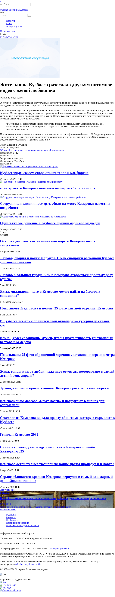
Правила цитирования (17, 523)
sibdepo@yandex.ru (59, 548)
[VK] (5, 587)
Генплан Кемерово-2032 (19, 434)
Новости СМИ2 (8, 509)
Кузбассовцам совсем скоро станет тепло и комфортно (44, 173)
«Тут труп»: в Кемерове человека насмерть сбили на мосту (48, 188)
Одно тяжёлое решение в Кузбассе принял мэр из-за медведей (50, 223)
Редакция (11, 514)
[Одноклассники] (10, 590)
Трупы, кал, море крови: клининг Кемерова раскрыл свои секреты (54, 388)
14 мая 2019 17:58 (9, 36)
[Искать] (29, 16)
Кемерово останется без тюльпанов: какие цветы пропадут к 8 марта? (57, 464)
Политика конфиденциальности (22, 525)
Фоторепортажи (14, 26)
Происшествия (7, 31)
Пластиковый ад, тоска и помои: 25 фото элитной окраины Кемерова (56, 308)
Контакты (11, 517)
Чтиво (9, 23)
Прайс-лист (12, 520)
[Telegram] (8, 585)
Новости (10, 21)
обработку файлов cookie (28, 564)
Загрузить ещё (7, 489)
